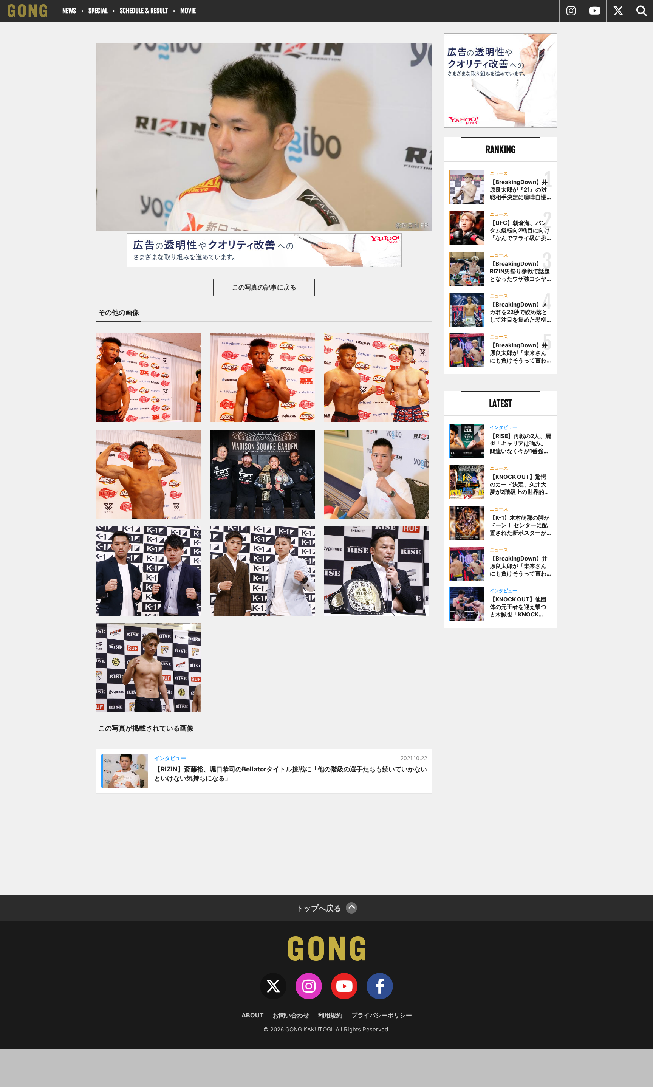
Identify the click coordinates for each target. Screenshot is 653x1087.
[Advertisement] (500, 758)
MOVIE (188, 11)
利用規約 (330, 1015)
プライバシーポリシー (381, 1015)
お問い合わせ (291, 1015)
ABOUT (252, 1015)
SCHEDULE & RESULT (144, 11)
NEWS (69, 11)
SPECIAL (97, 11)
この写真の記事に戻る (264, 287)
